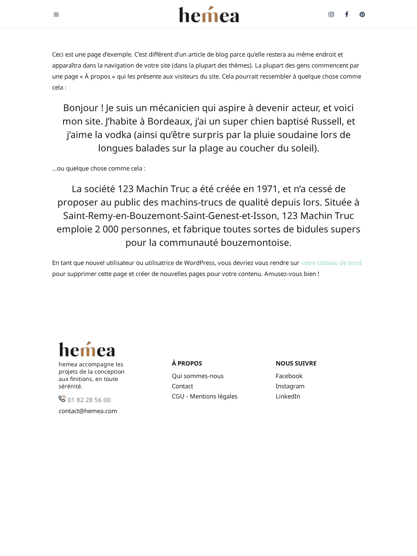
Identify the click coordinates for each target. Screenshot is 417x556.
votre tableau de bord (331, 262)
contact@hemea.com (88, 411)
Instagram (290, 386)
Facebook (289, 376)
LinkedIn (288, 396)
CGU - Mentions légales (204, 396)
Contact (182, 386)
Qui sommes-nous (198, 376)
